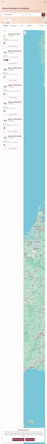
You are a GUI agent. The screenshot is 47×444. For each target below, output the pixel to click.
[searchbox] (12, 14)
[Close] (43, 429)
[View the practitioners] (13, 43)
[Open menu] (45, 1)
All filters (6, 25)
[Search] (43, 14)
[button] (28, 256)
